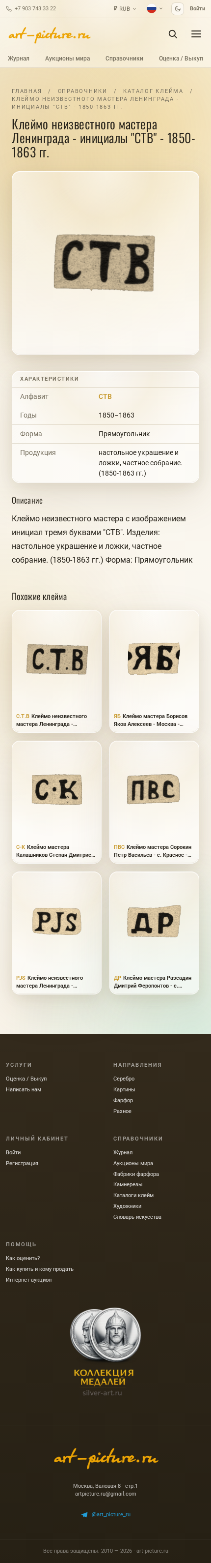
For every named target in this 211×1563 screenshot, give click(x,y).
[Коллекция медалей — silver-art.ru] (105, 1351)
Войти (197, 8)
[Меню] (196, 34)
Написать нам (23, 1089)
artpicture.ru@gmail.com (105, 1494)
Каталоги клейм (133, 1195)
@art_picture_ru (111, 1514)
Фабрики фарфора (136, 1174)
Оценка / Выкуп (181, 58)
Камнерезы (128, 1184)
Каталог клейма (153, 91)
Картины (124, 1089)
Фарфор (123, 1100)
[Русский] (155, 8)
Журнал (18, 58)
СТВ (105, 396)
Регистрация (22, 1163)
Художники (127, 1206)
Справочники (124, 58)
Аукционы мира (67, 58)
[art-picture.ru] (49, 34)
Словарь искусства (137, 1217)
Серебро (123, 1079)
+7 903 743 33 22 (35, 8)
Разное (122, 1111)
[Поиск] (173, 34)
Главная (27, 91)
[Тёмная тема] (177, 8)
